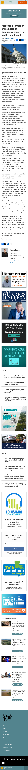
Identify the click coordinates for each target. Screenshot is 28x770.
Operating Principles (7, 747)
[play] (2, 768)
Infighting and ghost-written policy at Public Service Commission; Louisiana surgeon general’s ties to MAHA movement (19, 643)
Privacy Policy (6, 734)
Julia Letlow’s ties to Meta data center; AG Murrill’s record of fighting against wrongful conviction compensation (19, 676)
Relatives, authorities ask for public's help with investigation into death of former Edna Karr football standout (14, 476)
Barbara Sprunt (10, 38)
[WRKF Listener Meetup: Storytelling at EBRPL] (14, 279)
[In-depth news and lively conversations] (14, 504)
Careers (5, 741)
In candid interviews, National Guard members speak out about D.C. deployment (14, 390)
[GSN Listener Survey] (14, 333)
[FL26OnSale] (14, 305)
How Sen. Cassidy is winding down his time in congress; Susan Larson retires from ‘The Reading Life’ (18, 625)
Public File (5, 737)
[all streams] (26, 768)
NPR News (8, 239)
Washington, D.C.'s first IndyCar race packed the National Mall (14, 383)
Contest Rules (6, 750)
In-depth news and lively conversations (14, 521)
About (4, 728)
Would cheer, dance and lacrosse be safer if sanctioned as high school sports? (14, 460)
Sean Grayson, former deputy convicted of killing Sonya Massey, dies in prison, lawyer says (15, 399)
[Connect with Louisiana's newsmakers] (14, 569)
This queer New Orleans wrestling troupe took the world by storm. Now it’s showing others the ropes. (15, 484)
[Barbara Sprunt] (4, 252)
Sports (3, 453)
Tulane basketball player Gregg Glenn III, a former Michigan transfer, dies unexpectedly (14, 468)
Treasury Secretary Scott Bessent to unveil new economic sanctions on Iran (14, 376)
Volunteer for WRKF (7, 744)
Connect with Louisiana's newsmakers (14, 583)
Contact (5, 731)
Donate (23, 2)
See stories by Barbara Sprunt (16, 261)
